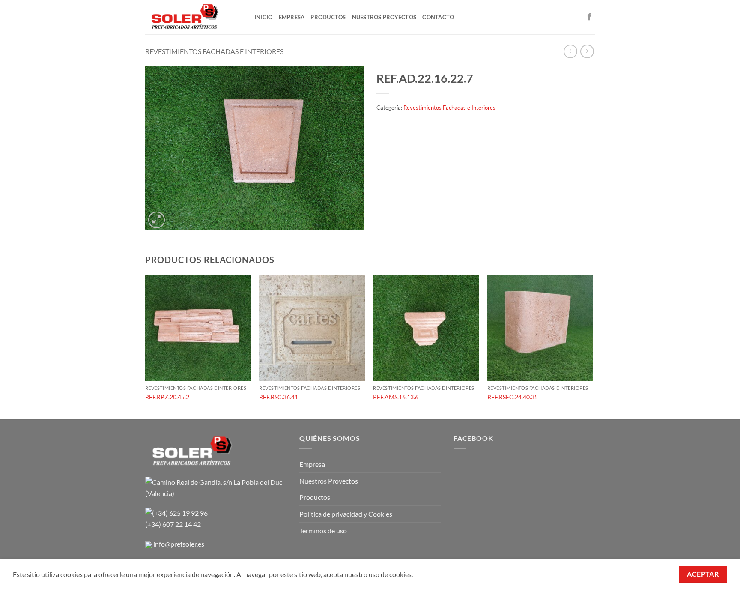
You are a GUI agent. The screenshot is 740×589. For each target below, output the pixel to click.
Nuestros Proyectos (328, 481)
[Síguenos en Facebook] (589, 17)
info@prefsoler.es (178, 544)
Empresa (312, 464)
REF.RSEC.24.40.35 (512, 397)
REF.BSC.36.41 (278, 397)
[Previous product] (587, 51)
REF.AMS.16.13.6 (395, 397)
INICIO (263, 17)
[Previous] (145, 347)
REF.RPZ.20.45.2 (167, 397)
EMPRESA (292, 17)
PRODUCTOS (328, 17)
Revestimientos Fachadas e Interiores (214, 51)
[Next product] (570, 51)
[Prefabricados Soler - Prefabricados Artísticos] (193, 17)
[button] (156, 220)
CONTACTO (438, 17)
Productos (314, 497)
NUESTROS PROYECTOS (384, 17)
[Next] (592, 347)
